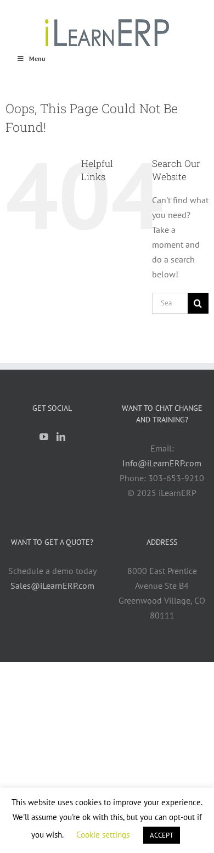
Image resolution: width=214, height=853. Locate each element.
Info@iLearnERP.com (161, 463)
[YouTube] (44, 436)
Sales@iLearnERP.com (52, 585)
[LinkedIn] (61, 436)
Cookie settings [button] (102, 834)
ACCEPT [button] (161, 835)
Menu (37, 58)
